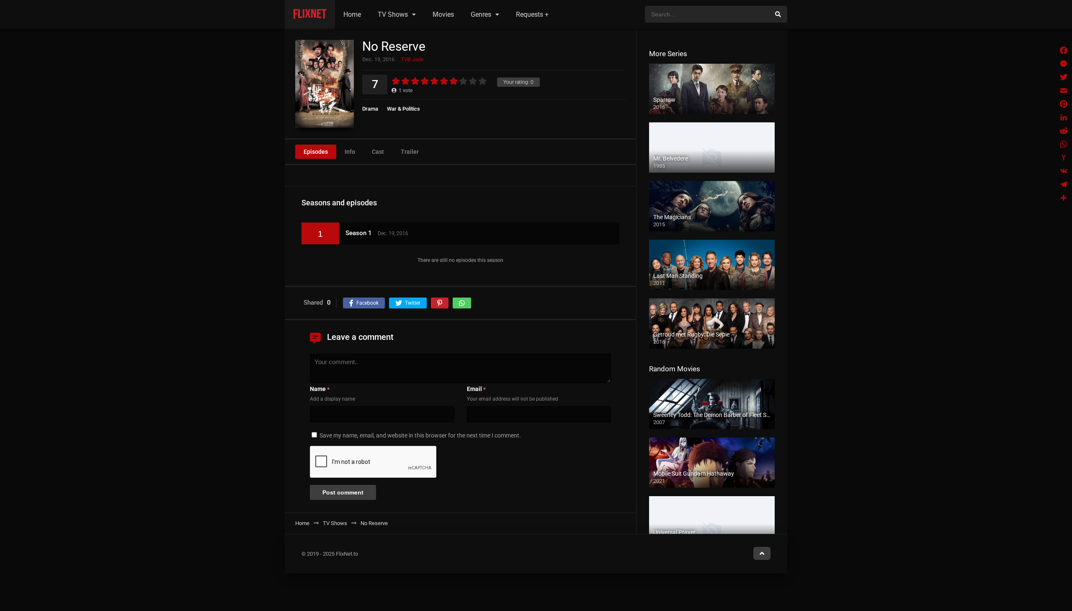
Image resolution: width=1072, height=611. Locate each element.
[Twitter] (1063, 77)
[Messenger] (1063, 63)
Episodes (316, 151)
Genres (481, 14)
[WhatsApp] (1063, 144)
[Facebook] (1063, 50)
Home (352, 14)
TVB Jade (412, 59)
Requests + (532, 14)
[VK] (1063, 171)
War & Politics (403, 108)
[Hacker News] (1063, 157)
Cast (378, 151)
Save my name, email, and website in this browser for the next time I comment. (420, 435)
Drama (370, 108)
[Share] (1063, 198)
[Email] (1063, 90)
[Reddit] (1063, 130)
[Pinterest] (1063, 104)
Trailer (410, 151)
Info (350, 151)
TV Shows (393, 14)
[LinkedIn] (1063, 117)
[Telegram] (1063, 184)
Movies (443, 14)
